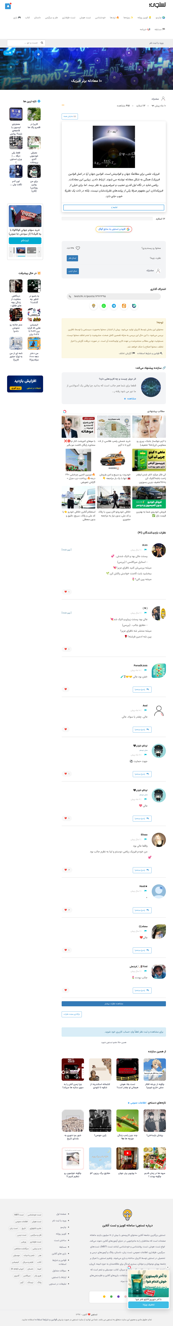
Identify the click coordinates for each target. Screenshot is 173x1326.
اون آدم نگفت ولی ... (16, 183)
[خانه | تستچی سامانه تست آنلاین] (157, 4)
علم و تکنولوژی (35, 1228)
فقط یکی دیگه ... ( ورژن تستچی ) (16, 157)
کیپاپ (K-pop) (17, 1269)
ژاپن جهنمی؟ (100, 1135)
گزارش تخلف (125, 353)
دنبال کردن (73, 271)
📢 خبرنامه (145, 29)
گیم (21, 1282)
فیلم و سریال (28, 1262)
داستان (37, 18)
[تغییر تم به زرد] (104, 1297)
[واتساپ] (104, 306)
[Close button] (167, 1267)
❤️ (66, 591)
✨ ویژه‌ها (128, 18)
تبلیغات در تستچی (57, 1284)
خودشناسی (100, 18)
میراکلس (26, 1275)
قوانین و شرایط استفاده (148, 353)
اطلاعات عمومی (86, 75)
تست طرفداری (68, 18)
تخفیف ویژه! (148, 1305)
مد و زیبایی (37, 1248)
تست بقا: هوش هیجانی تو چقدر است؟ (127, 1086)
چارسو (63, 1227)
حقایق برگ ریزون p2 (100, 1173)
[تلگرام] (114, 306)
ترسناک (30, 1282)
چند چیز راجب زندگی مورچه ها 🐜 (127, 1137)
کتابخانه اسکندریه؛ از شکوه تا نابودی (100, 1086)
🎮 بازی (17, 18)
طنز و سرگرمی (51, 18)
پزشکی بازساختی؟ (154, 1135)
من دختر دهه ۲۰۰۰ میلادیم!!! (34, 357)
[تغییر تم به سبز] (111, 1297)
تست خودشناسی (34, 1214)
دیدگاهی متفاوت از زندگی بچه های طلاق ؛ (16, 301)
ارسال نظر (72, 258)
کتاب (27, 18)
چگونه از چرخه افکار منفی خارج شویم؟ (154, 1086)
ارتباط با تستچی (59, 1277)
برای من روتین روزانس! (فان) (34, 186)
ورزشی (23, 1241)
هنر (39, 1255)
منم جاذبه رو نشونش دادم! (16, 328)
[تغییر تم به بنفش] (118, 1297)
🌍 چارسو (160, 18)
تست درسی (21, 1235)
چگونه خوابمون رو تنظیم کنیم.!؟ (72, 1175)
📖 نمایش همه (70, 116)
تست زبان (14, 1228)
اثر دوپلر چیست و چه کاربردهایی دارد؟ (117, 379)
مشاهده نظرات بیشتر (114, 1003)
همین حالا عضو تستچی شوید (113, 1042)
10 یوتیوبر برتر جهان (127, 1173)
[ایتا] (124, 306)
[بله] (134, 306)
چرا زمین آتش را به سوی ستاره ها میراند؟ (72, 1086)
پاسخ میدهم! (140, 689)
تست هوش (85, 18)
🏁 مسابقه (160, 29)
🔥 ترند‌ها (114, 18)
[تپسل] (12, 208)
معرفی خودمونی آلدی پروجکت (34, 157)
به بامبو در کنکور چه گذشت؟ (34, 299)
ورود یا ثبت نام (156, 43)
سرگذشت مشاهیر (21, 1248)
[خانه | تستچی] (127, 1215)
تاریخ (24, 1228)
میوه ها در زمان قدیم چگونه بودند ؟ (154, 1175)
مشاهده (131, 399)
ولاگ (39, 1282)
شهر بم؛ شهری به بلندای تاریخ (73, 1137)
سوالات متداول (59, 1271)
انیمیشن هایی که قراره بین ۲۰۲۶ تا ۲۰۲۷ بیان (34, 329)
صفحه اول (61, 1214)
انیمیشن (15, 1262)
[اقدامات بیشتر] (63, 106)
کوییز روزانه (61, 1234)
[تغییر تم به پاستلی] (125, 1297)
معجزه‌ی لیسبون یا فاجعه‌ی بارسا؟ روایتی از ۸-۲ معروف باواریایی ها (16, 133)
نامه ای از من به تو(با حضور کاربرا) (16, 357)
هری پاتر (37, 1275)
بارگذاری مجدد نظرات (72, 1014)
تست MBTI (19, 1214)
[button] (8, 6)
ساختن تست (60, 1240)
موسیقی (16, 1255)
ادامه (114, 207)
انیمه (39, 1269)
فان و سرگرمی (35, 1235)
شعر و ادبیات (29, 1255)
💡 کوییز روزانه (144, 18)
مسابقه (62, 1247)
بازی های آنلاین (59, 1254)
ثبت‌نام (25, 241)
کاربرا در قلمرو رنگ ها (34, 125)
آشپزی (16, 1275)
